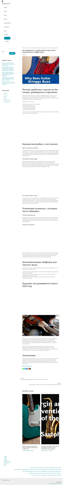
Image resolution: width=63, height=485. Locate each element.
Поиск (3, 51)
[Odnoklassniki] (28, 369)
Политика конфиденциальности (55, 483)
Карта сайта (59, 482)
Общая (5, 30)
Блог (8, 41)
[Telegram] (25, 369)
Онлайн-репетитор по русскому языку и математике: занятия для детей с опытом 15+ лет (8, 78)
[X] (30, 369)
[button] (6, 35)
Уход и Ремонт (6, 27)
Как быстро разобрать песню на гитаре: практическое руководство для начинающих (8, 64)
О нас (5, 34)
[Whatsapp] (23, 369)
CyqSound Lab (6, 3)
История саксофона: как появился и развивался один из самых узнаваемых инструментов (50, 448)
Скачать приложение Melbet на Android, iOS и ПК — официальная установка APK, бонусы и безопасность (41, 471)
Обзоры (5, 15)
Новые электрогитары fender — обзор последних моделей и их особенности (30, 448)
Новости (5, 11)
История (5, 19)
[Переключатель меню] (7, 38)
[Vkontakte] (27, 369)
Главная (5, 7)
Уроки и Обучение (7, 23)
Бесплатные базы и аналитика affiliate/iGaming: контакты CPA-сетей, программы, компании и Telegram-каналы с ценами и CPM (37, 469)
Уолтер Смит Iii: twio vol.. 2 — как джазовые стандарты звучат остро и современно (8, 83)
